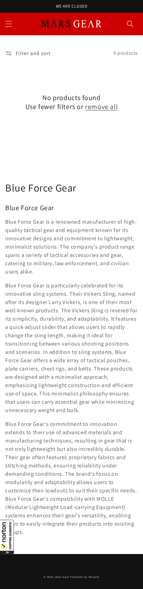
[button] (7, 537)
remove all (101, 106)
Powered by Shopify (85, 577)
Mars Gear (62, 577)
